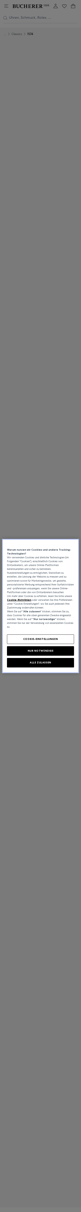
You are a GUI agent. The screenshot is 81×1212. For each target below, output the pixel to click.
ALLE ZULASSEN (40, 662)
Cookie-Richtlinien (19, 599)
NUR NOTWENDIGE (41, 650)
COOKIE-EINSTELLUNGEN (40, 639)
